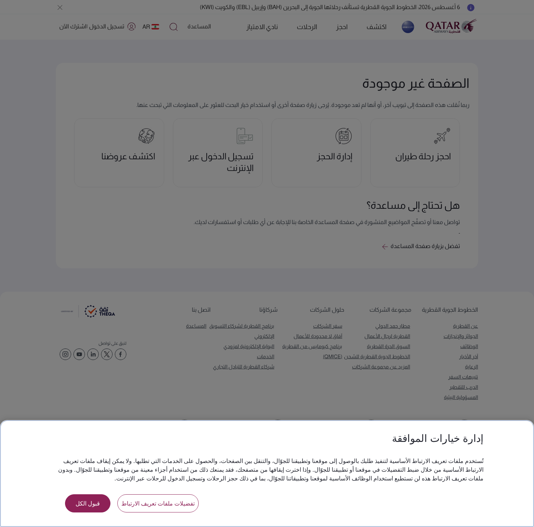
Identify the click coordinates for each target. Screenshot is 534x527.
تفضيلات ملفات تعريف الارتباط (158, 503)
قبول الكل (88, 503)
